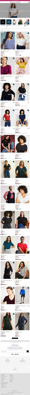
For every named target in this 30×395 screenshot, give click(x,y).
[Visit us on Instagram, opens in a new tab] (15, 354)
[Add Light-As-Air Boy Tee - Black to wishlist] (28, 211)
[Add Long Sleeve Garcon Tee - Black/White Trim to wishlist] (14, 83)
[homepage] (15, 2)
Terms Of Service (20, 392)
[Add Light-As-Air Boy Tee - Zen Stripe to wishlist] (28, 262)
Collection (3, 18)
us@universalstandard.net (22, 360)
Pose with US (11, 375)
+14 (6, 183)
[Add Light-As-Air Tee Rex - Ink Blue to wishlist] (14, 237)
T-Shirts (6, 18)
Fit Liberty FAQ (3, 378)
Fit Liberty (2, 377)
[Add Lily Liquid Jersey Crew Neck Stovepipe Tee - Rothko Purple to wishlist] (14, 57)
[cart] (29, 2)
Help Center (2, 383)
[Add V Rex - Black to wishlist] (14, 161)
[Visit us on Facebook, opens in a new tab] (12, 354)
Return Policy (3, 385)
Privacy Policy (9, 392)
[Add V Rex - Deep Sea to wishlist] (28, 161)
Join (27, 351)
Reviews (2, 381)
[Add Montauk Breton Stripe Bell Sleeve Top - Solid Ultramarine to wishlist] (28, 287)
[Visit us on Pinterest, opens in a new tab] (17, 354)
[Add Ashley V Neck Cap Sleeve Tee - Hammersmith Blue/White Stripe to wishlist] (14, 32)
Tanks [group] (19, 25)
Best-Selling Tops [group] (8, 25)
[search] (28, 2)
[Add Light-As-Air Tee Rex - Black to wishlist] (28, 135)
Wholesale (2, 380)
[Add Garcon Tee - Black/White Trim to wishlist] (28, 83)
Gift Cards (11, 377)
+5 (6, 80)
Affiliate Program (12, 378)
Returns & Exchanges (4, 384)
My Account (11, 376)
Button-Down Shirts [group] (26, 25)
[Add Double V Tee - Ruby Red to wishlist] (14, 109)
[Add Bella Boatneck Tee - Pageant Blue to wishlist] (28, 109)
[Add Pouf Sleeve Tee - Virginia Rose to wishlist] (14, 186)
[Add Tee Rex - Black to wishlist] (14, 135)
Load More (15, 338)
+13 (6, 158)
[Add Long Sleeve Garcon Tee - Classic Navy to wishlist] (28, 313)
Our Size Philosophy (3, 376)
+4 (21, 259)
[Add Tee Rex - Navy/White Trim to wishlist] (14, 211)
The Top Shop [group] (2, 25)
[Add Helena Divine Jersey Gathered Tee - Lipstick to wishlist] (28, 237)
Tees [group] (13, 25)
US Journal (2, 379)
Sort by (8, 30)
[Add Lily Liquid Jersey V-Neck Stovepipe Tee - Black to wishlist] (14, 262)
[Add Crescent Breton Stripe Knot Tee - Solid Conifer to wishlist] (14, 313)
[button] (8, 0)
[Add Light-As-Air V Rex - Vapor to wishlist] (28, 186)
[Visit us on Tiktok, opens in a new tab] (14, 354)
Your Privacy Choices (15, 392)
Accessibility (2, 387)
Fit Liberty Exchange (3, 386)
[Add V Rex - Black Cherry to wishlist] (14, 287)
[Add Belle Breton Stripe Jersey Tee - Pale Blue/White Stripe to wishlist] (28, 32)
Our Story (2, 375)
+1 (5, 106)
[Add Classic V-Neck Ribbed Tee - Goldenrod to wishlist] (28, 57)
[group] (15, 0)
